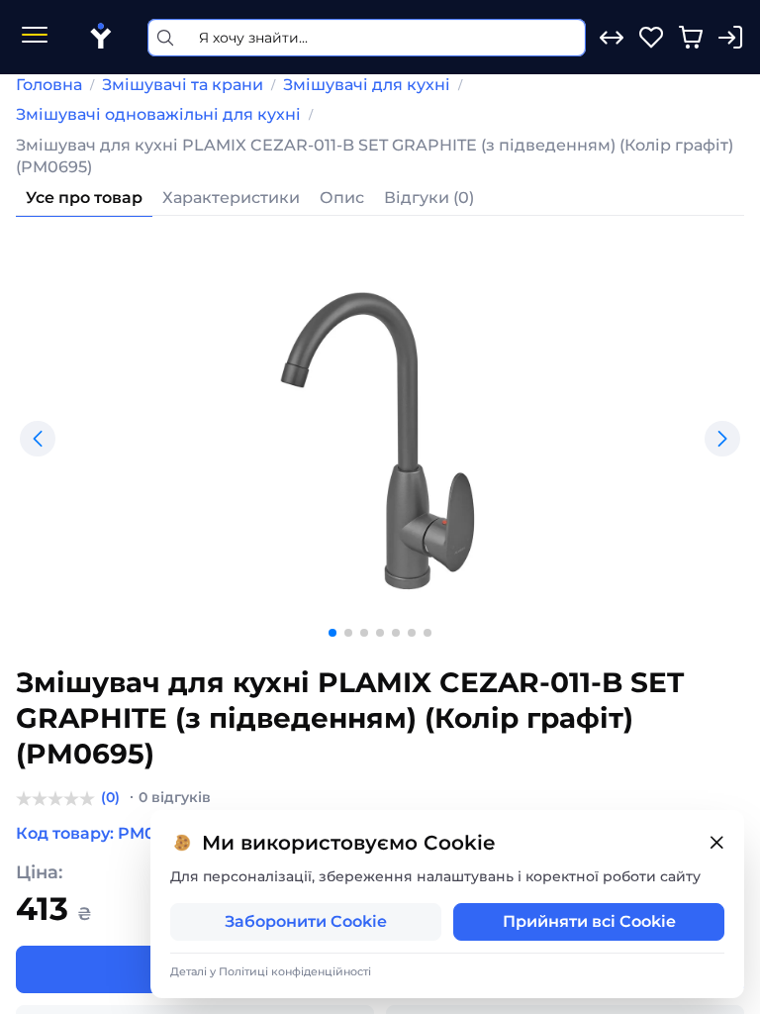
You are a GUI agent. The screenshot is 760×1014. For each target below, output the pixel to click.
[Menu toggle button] (34, 37)
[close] (716, 843)
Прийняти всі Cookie (589, 921)
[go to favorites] (651, 38)
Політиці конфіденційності (295, 971)
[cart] (691, 38)
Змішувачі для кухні (366, 84)
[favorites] (651, 38)
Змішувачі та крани (182, 84)
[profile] (730, 38)
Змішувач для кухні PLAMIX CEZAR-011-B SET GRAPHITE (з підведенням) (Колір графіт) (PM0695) (374, 156)
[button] (37, 438)
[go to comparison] (611, 38)
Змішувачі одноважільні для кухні (158, 114)
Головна (49, 84)
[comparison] (611, 38)
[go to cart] (691, 38)
